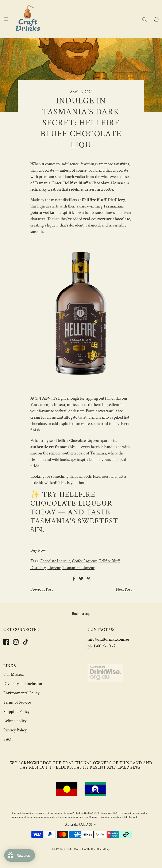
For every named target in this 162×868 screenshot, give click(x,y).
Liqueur (54, 568)
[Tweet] (80, 578)
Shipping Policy (16, 711)
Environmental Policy (21, 693)
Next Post (124, 589)
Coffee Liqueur (84, 561)
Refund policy (15, 721)
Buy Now (38, 550)
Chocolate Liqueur (55, 561)
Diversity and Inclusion (22, 683)
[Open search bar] (144, 19)
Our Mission (13, 674)
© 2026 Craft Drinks (62, 849)
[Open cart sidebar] (156, 19)
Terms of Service (17, 702)
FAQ (7, 739)
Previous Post (41, 589)
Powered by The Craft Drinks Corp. (92, 849)
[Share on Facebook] (73, 578)
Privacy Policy (15, 730)
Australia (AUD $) (79, 824)
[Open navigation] (6, 19)
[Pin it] (88, 578)
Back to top (81, 613)
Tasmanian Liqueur (78, 568)
